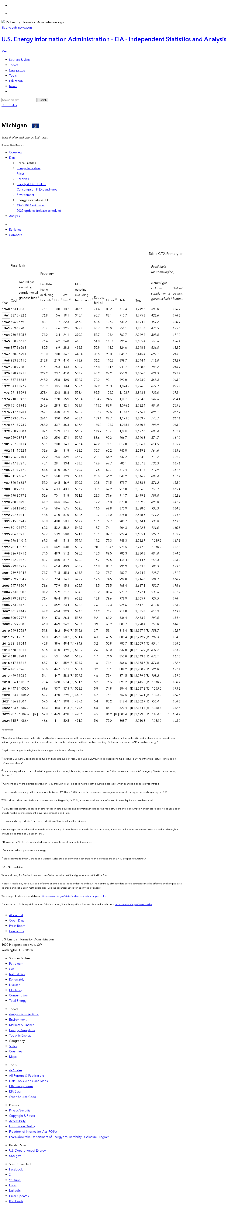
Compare (15, 235)
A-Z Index (15, 1070)
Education (16, 81)
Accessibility (17, 1121)
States (13, 1046)
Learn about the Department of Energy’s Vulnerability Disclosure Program (59, 1137)
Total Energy (17, 1000)
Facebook (16, 1169)
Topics (13, 65)
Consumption (18, 995)
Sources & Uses (19, 59)
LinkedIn (15, 1190)
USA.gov (15, 1156)
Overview (15, 152)
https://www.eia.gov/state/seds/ (133, 904)
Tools (13, 75)
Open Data (16, 920)
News (13, 86)
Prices (21, 173)
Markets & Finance (21, 1025)
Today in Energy (20, 1035)
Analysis (14, 216)
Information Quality (22, 1126)
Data (12, 157)
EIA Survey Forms (21, 1086)
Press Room (17, 926)
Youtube (15, 1180)
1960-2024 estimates (31, 205)
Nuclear (14, 985)
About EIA (16, 915)
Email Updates (19, 1196)
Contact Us (16, 931)
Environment (25, 195)
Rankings (15, 229)
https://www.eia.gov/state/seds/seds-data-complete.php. (74, 896)
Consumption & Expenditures (37, 189)
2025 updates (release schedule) (39, 210)
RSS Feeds (16, 1201)
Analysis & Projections (24, 1014)
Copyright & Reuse (22, 1115)
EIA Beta (15, 1091)
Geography (17, 70)
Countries (15, 1051)
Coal (12, 969)
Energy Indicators (28, 168)
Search (43, 100)
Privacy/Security (19, 1110)
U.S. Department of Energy (27, 1150)
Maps (13, 1056)
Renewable (16, 979)
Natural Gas (17, 974)
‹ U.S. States (9, 105)
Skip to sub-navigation (17, 27)
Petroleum (16, 963)
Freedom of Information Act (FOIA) (33, 1131)
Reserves (23, 179)
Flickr (12, 1185)
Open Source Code (22, 1097)
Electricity (15, 990)
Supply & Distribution (31, 184)
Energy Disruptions (22, 1030)
